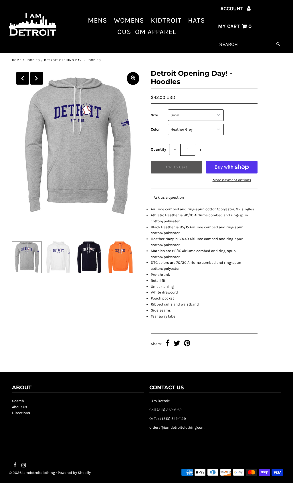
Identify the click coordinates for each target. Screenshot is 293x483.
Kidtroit (166, 20)
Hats (196, 20)
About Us (19, 407)
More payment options (232, 180)
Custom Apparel (146, 32)
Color (155, 129)
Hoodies (32, 60)
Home (16, 60)
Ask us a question (169, 197)
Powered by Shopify (74, 472)
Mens (97, 20)
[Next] (36, 78)
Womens (129, 20)
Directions (21, 413)
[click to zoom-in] (133, 78)
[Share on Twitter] (176, 344)
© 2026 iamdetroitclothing (32, 472)
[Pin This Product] (187, 344)
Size (154, 115)
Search (18, 401)
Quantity (158, 149)
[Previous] (22, 78)
